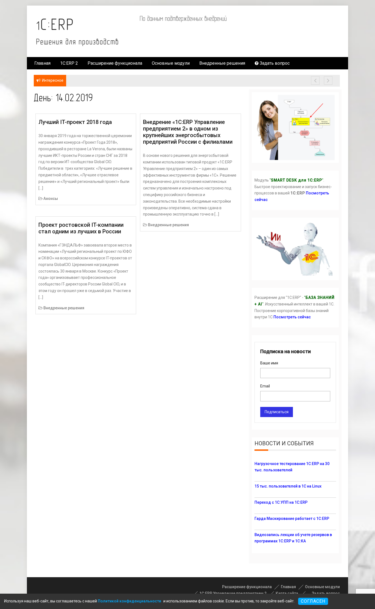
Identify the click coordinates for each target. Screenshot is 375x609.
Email (265, 386)
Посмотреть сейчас (292, 317)
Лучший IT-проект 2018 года (75, 122)
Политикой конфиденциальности (129, 601)
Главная (42, 63)
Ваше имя (269, 363)
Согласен (313, 601)
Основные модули (171, 63)
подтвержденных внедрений (196, 18)
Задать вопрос (274, 63)
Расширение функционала (115, 63)
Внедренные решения (222, 63)
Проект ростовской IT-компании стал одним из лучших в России (81, 228)
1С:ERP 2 (69, 63)
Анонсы (50, 198)
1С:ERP (55, 24)
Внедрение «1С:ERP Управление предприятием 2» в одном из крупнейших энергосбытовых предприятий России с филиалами (188, 132)
